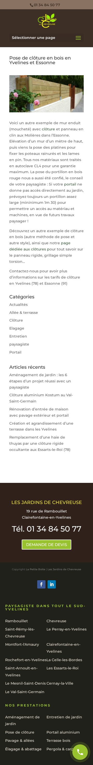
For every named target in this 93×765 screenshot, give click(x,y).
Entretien (18, 336)
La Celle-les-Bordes (64, 660)
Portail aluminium (63, 732)
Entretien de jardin (64, 717)
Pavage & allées (19, 740)
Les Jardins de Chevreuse (64, 569)
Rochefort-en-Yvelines (26, 660)
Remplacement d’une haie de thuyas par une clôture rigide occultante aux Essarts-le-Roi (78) (40, 443)
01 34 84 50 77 (47, 5)
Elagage (16, 328)
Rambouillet (16, 621)
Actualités (18, 304)
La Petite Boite (35, 569)
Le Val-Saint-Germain (24, 692)
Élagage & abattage (23, 749)
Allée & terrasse (23, 312)
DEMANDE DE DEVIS (46, 544)
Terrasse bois (58, 740)
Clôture (16, 320)
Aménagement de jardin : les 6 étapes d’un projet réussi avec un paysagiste (40, 381)
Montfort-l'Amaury (22, 644)
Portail (15, 352)
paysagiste (19, 344)
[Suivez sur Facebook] (41, 584)
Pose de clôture (19, 732)
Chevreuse (56, 621)
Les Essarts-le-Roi (63, 668)
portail (70, 184)
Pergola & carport (63, 749)
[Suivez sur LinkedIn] (52, 584)
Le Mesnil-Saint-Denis (25, 683)
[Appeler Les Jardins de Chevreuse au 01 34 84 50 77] (80, 752)
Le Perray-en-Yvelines (67, 629)
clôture (48, 129)
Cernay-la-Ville (60, 683)
